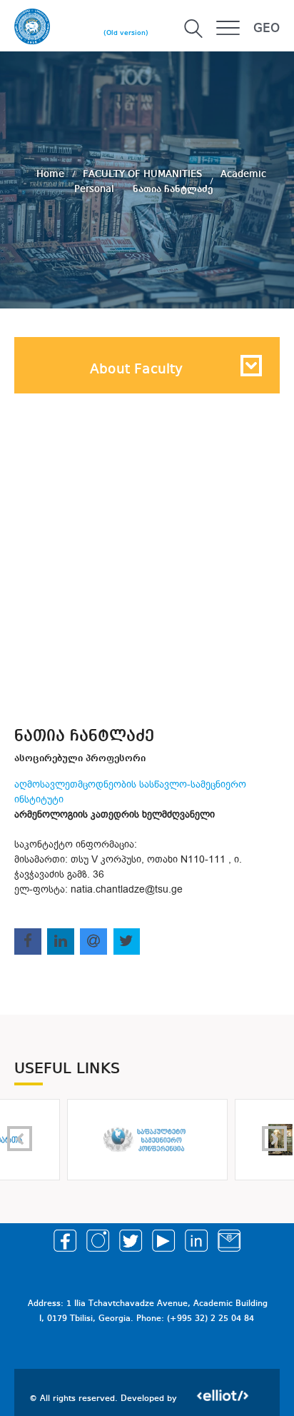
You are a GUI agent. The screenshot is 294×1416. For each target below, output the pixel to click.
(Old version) (125, 32)
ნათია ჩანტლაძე (173, 189)
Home (51, 174)
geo (266, 28)
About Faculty (136, 370)
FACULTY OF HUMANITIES (144, 174)
